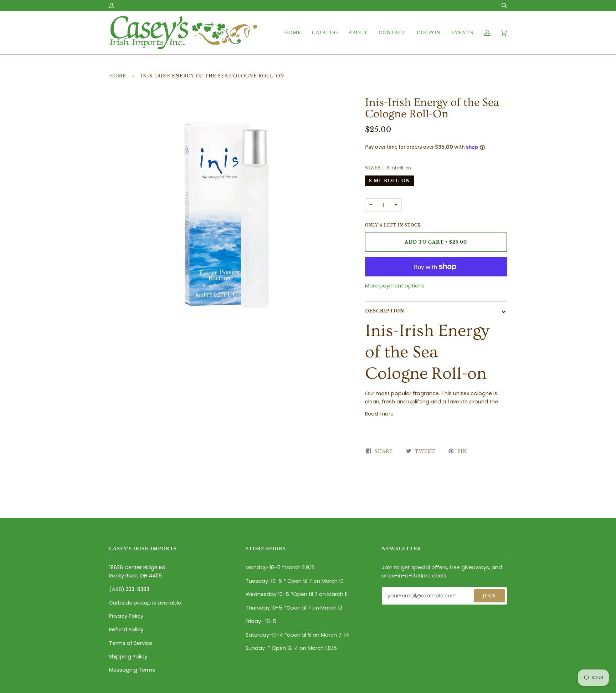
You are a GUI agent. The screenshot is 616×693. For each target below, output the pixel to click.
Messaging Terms (132, 669)
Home (117, 75)
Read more (379, 413)
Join (489, 595)
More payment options (395, 285)
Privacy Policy (126, 616)
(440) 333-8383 (129, 589)
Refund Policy (126, 629)
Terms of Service (130, 643)
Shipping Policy (128, 656)
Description (384, 311)
